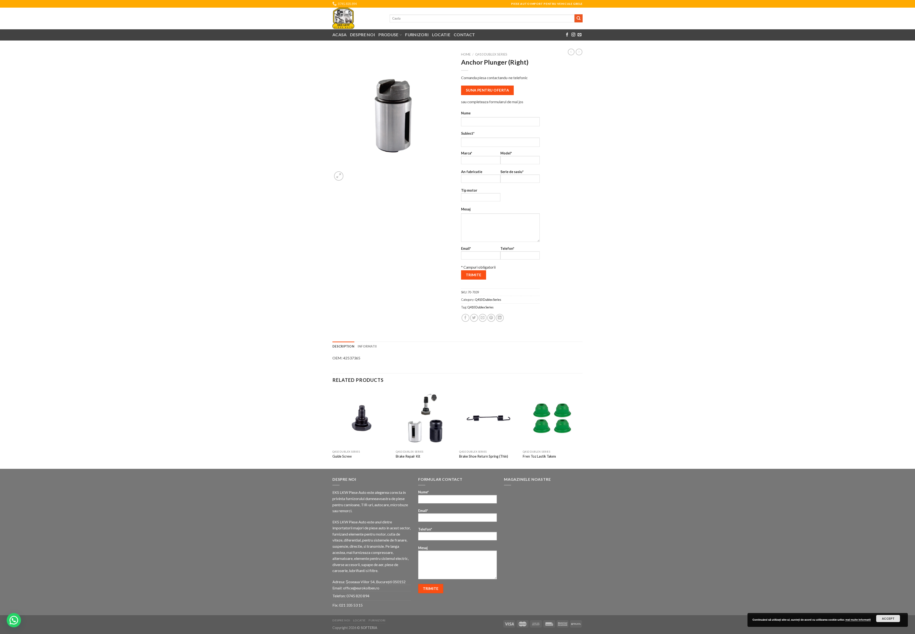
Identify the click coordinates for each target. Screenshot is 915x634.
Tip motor (469, 190)
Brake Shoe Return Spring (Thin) (483, 456)
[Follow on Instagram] (573, 35)
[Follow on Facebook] (567, 35)
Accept (888, 618)
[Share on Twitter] (474, 318)
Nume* (423, 492)
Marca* (466, 153)
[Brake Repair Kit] (425, 418)
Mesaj (466, 209)
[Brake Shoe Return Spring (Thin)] (488, 418)
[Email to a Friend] (483, 318)
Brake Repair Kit (408, 456)
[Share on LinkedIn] (500, 318)
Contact (464, 34)
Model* (506, 153)
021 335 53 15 (351, 605)
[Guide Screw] (361, 418)
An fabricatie (471, 172)
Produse (388, 34)
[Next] (581, 428)
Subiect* (467, 133)
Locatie (441, 34)
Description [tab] (343, 346)
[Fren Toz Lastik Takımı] (552, 418)
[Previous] (332, 428)
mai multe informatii (858, 619)
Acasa (339, 34)
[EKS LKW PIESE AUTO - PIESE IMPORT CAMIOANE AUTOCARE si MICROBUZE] (357, 18)
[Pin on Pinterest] (491, 318)
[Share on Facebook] (465, 318)
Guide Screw (342, 456)
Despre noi (362, 34)
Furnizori (417, 34)
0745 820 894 (357, 595)
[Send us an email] (579, 35)
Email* (466, 248)
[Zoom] (338, 176)
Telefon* (507, 248)
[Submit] (578, 18)
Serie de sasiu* (512, 172)
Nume (466, 113)
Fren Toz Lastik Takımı (539, 456)
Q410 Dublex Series (491, 54)
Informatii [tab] (367, 346)
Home (466, 54)
